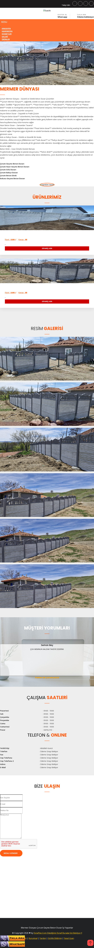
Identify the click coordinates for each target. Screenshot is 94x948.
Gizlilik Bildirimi (55, 938)
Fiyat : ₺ (10, 239)
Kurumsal (33, 938)
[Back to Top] (90, 943)
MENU (4, 21)
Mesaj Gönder (11, 853)
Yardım (43, 938)
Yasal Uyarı (69, 938)
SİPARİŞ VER (47, 248)
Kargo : (22, 239)
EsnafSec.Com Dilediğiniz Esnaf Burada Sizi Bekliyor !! (58, 933)
